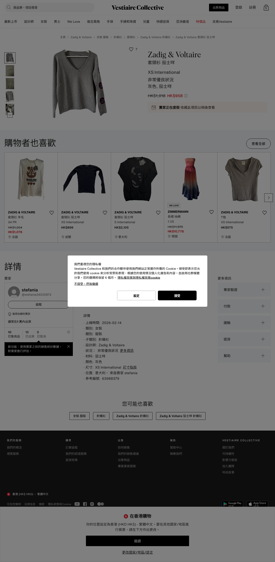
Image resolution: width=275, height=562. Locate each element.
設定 (136, 295)
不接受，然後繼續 (86, 283)
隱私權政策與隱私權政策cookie (139, 277)
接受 (177, 295)
